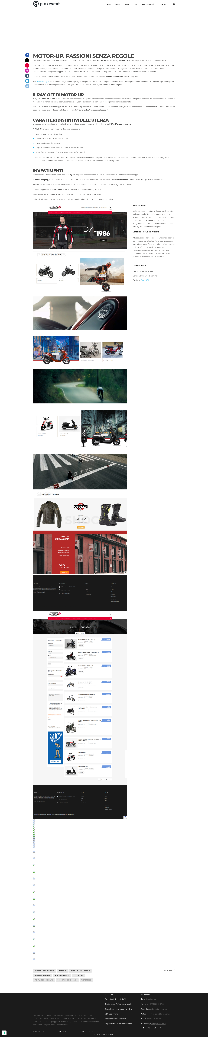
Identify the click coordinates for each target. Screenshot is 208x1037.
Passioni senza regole (80, 971)
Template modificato (44, 980)
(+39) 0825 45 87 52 (156, 1004)
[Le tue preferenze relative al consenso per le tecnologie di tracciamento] (4, 1033)
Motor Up (62, 971)
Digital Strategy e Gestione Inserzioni (118, 1024)
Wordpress (86, 980)
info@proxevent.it (152, 999)
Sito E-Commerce (62, 975)
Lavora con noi (87, 1031)
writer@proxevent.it (158, 1024)
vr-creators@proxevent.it (160, 1014)
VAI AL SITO (145, 280)
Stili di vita (78, 975)
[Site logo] (46, 4)
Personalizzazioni (42, 975)
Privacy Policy (38, 1031)
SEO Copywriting (111, 1014)
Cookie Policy (62, 1031)
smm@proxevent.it (154, 1019)
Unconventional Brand (67, 980)
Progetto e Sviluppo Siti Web (115, 999)
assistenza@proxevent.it (157, 1009)
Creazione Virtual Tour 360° (115, 1019)
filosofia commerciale (44, 971)
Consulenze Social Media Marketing (118, 1009)
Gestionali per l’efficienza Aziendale (118, 1004)
